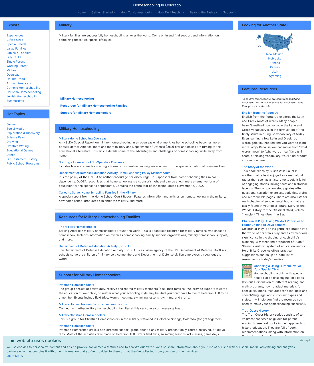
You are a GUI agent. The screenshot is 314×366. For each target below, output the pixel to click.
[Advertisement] (144, 68)
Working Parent (17, 66)
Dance (11, 155)
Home (81, 12)
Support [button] (228, 12)
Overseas (13, 74)
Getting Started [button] (102, 12)
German (12, 124)
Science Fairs (16, 137)
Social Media (15, 128)
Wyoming (274, 76)
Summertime (15, 100)
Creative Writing (18, 146)
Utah (274, 71)
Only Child (14, 57)
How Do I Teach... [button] (170, 12)
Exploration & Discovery (23, 133)
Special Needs (16, 44)
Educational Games (20, 150)
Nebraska (274, 58)
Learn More (14, 355)
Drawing (12, 141)
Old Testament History (22, 159)
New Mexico (274, 54)
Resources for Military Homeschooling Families (93, 105)
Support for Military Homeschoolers (85, 112)
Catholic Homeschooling (23, 87)
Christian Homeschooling (24, 92)
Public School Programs (23, 163)
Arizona (274, 63)
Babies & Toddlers (19, 53)
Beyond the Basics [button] (202, 12)
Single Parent (16, 61)
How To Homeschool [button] (135, 12)
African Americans (19, 83)
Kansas (275, 67)
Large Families (16, 48)
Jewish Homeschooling (22, 96)
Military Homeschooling (77, 98)
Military (12, 70)
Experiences (15, 35)
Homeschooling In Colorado (157, 5)
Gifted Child (15, 40)
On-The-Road (16, 79)
